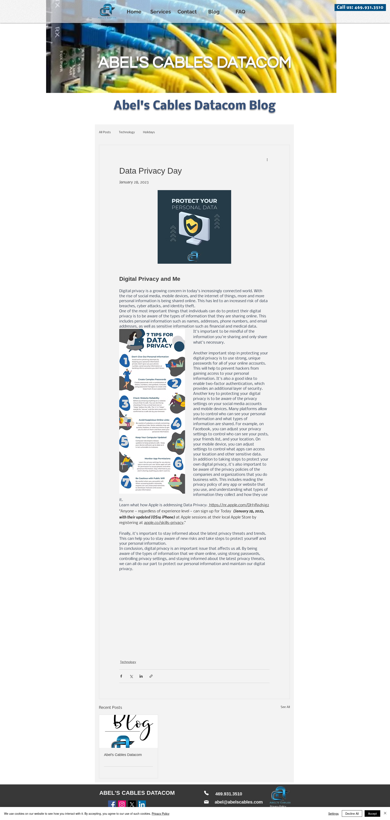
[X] (132, 804)
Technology (127, 132)
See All (285, 707)
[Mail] (206, 802)
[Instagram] (122, 804)
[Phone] (206, 793)
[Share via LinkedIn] (141, 676)
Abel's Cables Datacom (123, 755)
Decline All (352, 813)
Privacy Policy (160, 813)
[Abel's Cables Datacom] (128, 731)
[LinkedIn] (142, 804)
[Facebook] (112, 804)
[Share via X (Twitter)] (131, 676)
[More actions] (267, 159)
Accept (372, 813)
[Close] (385, 813)
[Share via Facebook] (121, 676)
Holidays (149, 132)
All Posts (105, 132)
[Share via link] (151, 676)
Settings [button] (333, 813)
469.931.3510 (228, 793)
